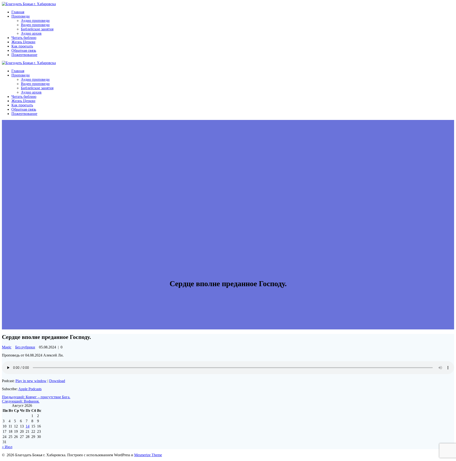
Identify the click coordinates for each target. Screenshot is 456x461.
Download (57, 381)
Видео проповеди (35, 25)
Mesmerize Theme (148, 455)
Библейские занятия (37, 29)
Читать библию (23, 38)
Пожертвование (24, 55)
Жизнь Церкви (23, 42)
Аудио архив (31, 33)
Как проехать (22, 46)
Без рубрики (25, 347)
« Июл (7, 447)
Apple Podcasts (30, 389)
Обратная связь (23, 50)
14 (27, 426)
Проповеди (20, 16)
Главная (17, 12)
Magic (6, 347)
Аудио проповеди (35, 21)
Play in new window (31, 381)
